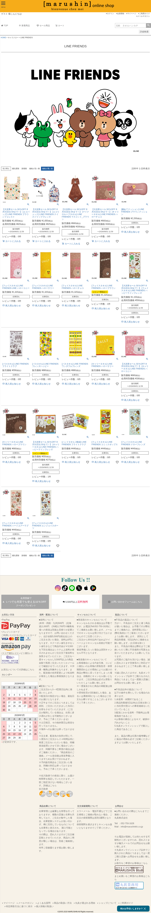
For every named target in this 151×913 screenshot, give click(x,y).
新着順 (24, 169)
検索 (148, 25)
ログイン (110, 14)
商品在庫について (48, 806)
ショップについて (107, 903)
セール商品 (45, 25)
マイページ (131, 14)
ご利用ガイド (144, 14)
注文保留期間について (87, 806)
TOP (6, 25)
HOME (3, 38)
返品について (121, 614)
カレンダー (7, 674)
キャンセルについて (86, 614)
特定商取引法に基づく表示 (19, 906)
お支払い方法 (8, 614)
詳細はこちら (50, 785)
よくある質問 (43, 903)
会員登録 (120, 14)
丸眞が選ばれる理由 (85, 903)
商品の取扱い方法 (63, 903)
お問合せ (119, 806)
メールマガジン (143, 16)
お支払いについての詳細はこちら (17, 669)
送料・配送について (49, 614)
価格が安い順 (34, 169)
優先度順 (15, 169)
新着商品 (26, 25)
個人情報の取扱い (45, 906)
